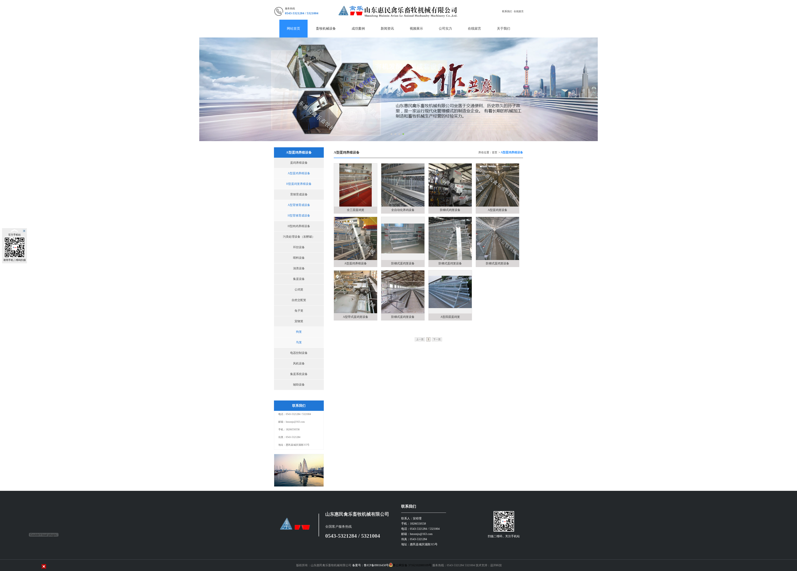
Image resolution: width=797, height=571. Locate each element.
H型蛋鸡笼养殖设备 (299, 183)
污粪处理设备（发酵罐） (299, 236)
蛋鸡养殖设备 (299, 162)
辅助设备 (299, 384)
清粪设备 (299, 268)
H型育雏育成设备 (299, 215)
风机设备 (299, 363)
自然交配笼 (299, 300)
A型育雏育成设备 (299, 205)
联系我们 (507, 11)
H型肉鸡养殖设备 (299, 226)
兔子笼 (299, 310)
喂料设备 (299, 257)
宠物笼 (299, 321)
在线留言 (519, 11)
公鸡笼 (299, 289)
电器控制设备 (299, 352)
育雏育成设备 (299, 194)
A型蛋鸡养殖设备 (299, 173)
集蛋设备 (299, 279)
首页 (494, 152)
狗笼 (299, 331)
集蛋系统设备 (299, 374)
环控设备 (299, 247)
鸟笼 (299, 342)
